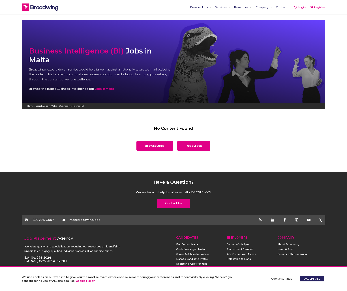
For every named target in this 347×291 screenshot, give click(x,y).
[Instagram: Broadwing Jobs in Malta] (299, 220)
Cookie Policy (85, 281)
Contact (281, 7)
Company (262, 7)
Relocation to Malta (239, 258)
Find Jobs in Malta (187, 244)
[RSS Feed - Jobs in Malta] (263, 220)
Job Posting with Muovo (241, 254)
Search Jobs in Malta (46, 105)
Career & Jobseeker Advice (192, 254)
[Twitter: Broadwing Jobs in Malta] (320, 220)
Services (221, 7)
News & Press (286, 249)
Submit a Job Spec (238, 244)
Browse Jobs (199, 7)
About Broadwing (288, 244)
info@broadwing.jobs (84, 220)
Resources (241, 7)
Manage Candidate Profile (192, 258)
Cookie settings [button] (281, 278)
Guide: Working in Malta (190, 249)
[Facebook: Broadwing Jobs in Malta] (287, 220)
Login (301, 7)
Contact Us (173, 203)
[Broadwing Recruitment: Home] (46, 7)
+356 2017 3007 (42, 220)
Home (30, 105)
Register (319, 7)
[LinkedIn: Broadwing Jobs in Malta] (275, 220)
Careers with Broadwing (292, 254)
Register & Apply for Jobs (191, 263)
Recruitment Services (240, 249)
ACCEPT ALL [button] (312, 278)
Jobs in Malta (104, 89)
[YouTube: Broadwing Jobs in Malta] (312, 220)
